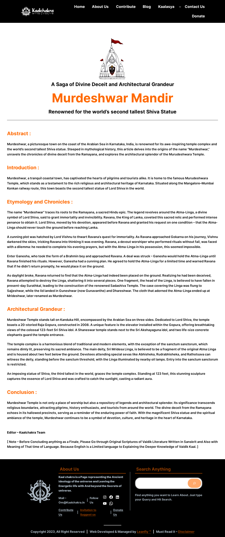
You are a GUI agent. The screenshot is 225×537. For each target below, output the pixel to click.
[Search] (194, 483)
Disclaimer (186, 531)
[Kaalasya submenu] (180, 7)
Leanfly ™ (144, 531)
